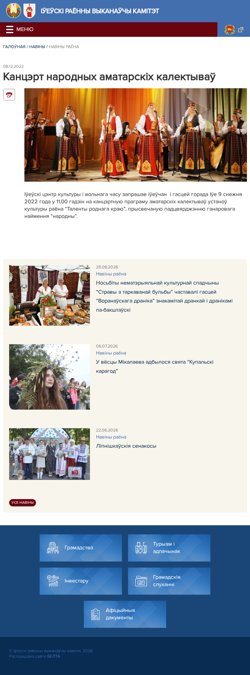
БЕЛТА (53, 656)
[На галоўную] (13, 10)
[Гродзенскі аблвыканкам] (233, 29)
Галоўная (14, 46)
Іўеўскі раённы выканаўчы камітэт (100, 11)
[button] (10, 29)
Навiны (37, 46)
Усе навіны (23, 502)
